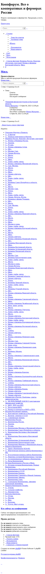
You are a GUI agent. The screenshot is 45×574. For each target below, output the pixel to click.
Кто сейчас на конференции (14, 508)
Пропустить (5, 23)
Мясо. (4, 71)
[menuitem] (17, 37)
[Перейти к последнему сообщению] (40, 112)
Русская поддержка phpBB (11, 554)
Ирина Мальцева (11, 106)
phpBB (17, 548)
